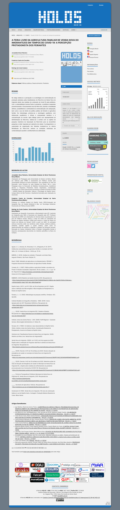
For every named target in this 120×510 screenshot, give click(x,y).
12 (28, 447)
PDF (64, 86)
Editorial (31, 440)
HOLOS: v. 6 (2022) (71, 444)
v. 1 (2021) (26, 35)
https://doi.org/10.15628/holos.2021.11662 (24, 78)
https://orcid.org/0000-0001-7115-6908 (24, 57)
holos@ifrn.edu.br (62, 496)
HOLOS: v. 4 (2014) (40, 440)
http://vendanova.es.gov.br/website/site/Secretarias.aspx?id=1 (30, 387)
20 (42, 447)
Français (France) (93, 57)
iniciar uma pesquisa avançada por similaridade (37, 451)
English (91, 51)
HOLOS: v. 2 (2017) (69, 414)
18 (39, 447)
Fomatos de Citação (69, 125)
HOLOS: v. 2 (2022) (40, 424)
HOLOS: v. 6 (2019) (47, 417)
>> (46, 447)
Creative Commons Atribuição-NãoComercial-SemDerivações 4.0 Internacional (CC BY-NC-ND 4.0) (71, 497)
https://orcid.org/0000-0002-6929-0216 (24, 64)
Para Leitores (90, 68)
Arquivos (28, 30)
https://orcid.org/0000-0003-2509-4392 (24, 72)
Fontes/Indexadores (53, 30)
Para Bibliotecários (91, 74)
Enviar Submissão (94, 35)
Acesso (101, 5)
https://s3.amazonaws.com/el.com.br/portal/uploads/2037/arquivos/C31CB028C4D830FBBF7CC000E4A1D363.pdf (45, 370)
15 (34, 447)
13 (30, 447)
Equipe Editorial (38, 30)
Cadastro (90, 5)
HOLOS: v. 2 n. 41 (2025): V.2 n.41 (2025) (42, 433)
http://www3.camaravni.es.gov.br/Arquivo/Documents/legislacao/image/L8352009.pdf (37, 347)
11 (27, 447)
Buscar (104, 30)
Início (13, 30)
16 (35, 447)
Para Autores (90, 71)
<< (12, 447)
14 (32, 447)
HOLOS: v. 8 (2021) (30, 438)
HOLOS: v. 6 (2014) (52, 410)
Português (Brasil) (93, 48)
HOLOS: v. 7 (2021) (70, 421)
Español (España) (93, 54)
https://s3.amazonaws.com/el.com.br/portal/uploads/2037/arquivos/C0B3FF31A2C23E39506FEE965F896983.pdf (45, 357)
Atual (20, 30)
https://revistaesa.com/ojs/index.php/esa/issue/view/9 (37, 272)
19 (41, 447)
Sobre (73, 30)
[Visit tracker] (88, 193)
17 (37, 447)
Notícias (66, 30)
